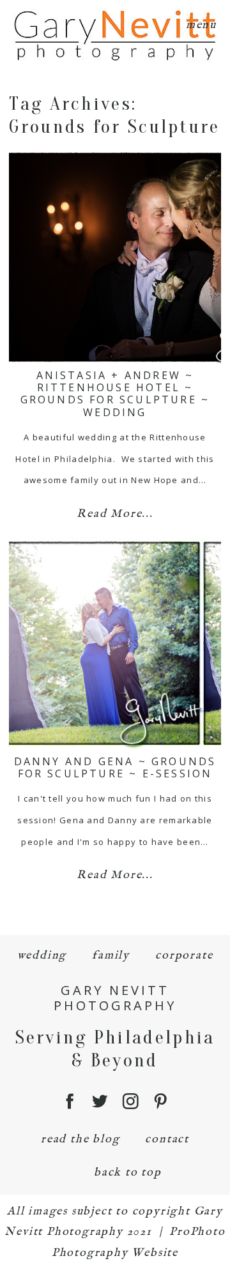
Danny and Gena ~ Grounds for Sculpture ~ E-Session (115, 767)
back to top (128, 1172)
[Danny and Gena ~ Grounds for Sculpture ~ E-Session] (114, 643)
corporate (184, 955)
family (111, 955)
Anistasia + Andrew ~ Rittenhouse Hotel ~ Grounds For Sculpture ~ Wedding (115, 393)
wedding (42, 955)
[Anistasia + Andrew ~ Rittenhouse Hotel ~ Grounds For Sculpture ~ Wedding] (114, 257)
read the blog (80, 1139)
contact (167, 1139)
